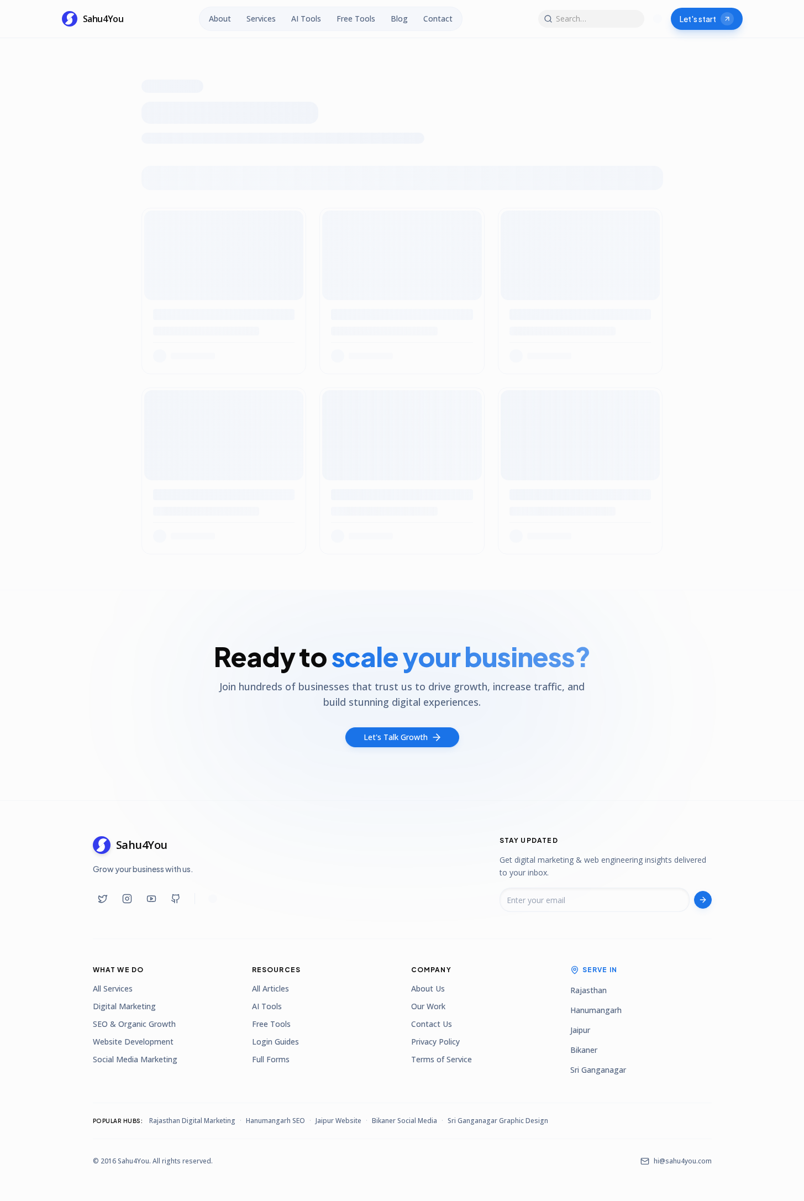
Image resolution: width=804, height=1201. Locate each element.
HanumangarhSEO (275, 1120)
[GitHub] (176, 899)
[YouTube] (151, 899)
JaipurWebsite (338, 1120)
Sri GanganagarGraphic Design (498, 1120)
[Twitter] (103, 899)
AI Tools (306, 18)
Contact (438, 18)
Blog (399, 18)
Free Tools (356, 18)
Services (261, 18)
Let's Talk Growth (396, 737)
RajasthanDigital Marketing (192, 1120)
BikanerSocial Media (404, 1120)
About (220, 18)
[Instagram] (127, 899)
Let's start (698, 19)
